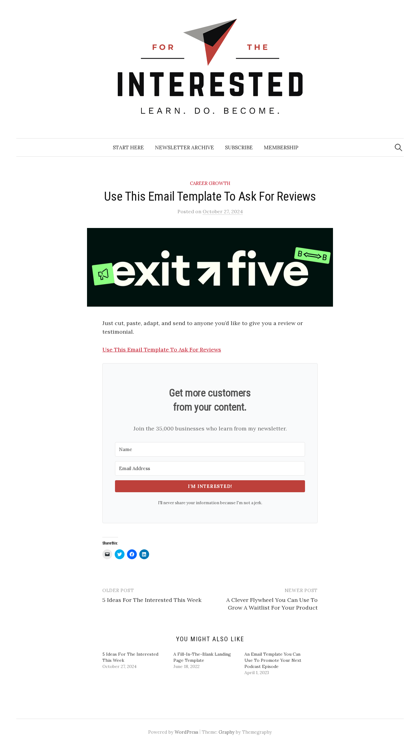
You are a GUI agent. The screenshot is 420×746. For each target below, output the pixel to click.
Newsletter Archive (184, 147)
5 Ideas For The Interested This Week (151, 599)
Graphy (227, 732)
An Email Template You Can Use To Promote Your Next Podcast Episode (272, 660)
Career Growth (210, 183)
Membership (281, 147)
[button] (210, 267)
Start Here (128, 147)
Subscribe (239, 147)
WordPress (186, 732)
